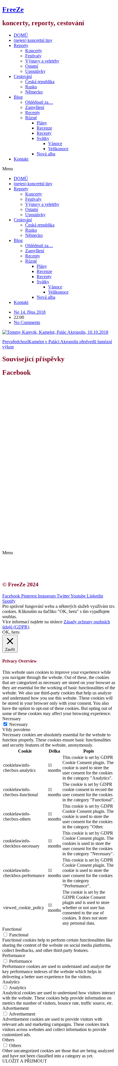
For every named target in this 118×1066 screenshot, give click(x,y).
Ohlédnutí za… (39, 102)
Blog (18, 97)
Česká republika (39, 81)
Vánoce (55, 143)
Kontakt (21, 159)
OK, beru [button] (10, 632)
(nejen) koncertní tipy (33, 40)
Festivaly (33, 55)
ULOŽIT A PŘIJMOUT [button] (24, 1061)
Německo (34, 91)
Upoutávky (35, 71)
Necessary (18, 724)
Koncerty (33, 50)
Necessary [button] (11, 718)
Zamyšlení (34, 107)
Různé (31, 117)
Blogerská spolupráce (38, 537)
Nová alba (46, 153)
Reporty (21, 45)
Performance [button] (13, 955)
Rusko (31, 86)
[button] (59, 168)
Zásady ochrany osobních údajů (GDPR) (56, 542)
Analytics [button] (10, 981)
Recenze (44, 128)
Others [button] (8, 1039)
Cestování (23, 76)
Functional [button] (11, 929)
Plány (42, 122)
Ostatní (31, 66)
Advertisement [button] (15, 1008)
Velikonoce (58, 148)
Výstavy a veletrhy (42, 60)
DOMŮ (21, 35)
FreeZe (13, 9)
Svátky (43, 138)
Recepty (32, 112)
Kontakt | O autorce (37, 532)
